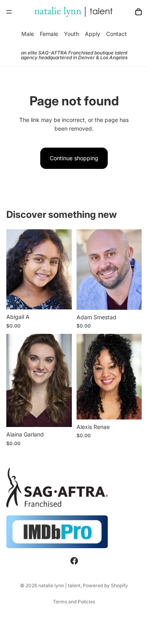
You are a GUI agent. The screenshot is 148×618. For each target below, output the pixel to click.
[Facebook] (74, 561)
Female (49, 33)
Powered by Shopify (105, 585)
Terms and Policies (74, 602)
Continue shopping (74, 158)
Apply (92, 33)
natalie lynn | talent (59, 585)
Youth (71, 33)
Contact (116, 33)
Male (27, 33)
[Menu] (9, 12)
